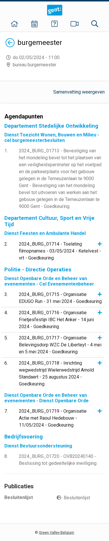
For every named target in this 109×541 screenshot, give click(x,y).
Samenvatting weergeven (79, 92)
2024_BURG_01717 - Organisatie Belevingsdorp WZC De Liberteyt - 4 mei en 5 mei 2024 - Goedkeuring (60, 344)
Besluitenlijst (77, 497)
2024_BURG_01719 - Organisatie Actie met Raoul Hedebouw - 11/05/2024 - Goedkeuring (53, 418)
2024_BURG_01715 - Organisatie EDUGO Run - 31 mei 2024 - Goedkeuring (60, 298)
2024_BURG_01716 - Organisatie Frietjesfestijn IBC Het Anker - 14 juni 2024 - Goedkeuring (56, 319)
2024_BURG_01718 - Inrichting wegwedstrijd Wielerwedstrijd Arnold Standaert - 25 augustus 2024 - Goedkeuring (56, 373)
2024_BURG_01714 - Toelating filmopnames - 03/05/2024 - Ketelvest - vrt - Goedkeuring (60, 251)
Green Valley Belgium (56, 532)
